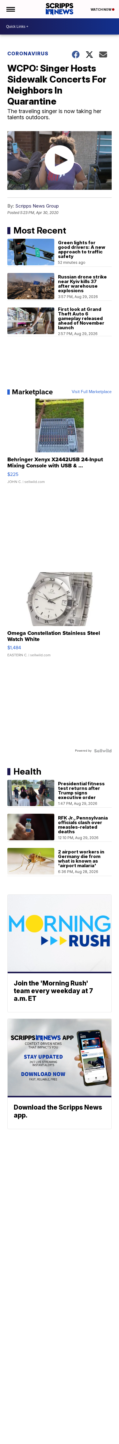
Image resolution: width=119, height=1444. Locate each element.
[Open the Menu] (10, 9)
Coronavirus (28, 53)
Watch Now (101, 9)
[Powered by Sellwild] (103, 751)
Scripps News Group (37, 206)
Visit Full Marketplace (92, 392)
